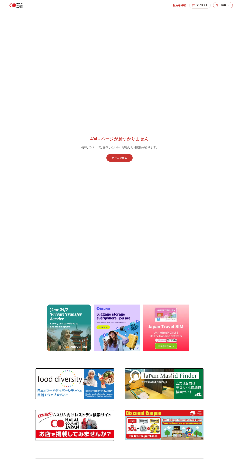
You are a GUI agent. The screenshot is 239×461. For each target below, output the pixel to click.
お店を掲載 (179, 5)
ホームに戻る (119, 157)
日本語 (223, 5)
